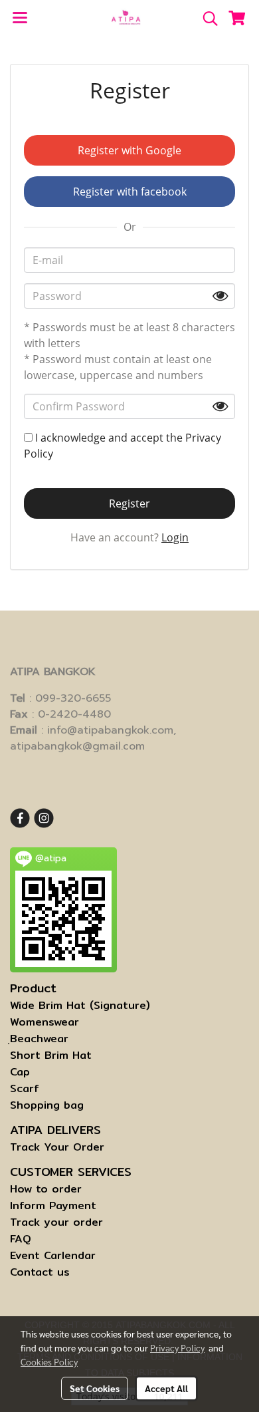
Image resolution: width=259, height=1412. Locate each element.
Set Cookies (95, 1388)
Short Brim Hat (51, 1055)
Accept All (166, 1388)
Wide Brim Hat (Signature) (80, 1005)
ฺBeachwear (39, 1038)
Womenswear (44, 1022)
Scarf (24, 1088)
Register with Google (129, 150)
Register (129, 503)
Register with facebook (130, 191)
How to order (46, 1189)
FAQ (20, 1238)
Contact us (40, 1272)
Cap (20, 1071)
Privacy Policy (177, 1347)
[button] (206, 18)
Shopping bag (47, 1105)
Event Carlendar (53, 1255)
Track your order (56, 1222)
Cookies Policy (49, 1361)
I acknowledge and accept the (122, 445)
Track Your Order (57, 1147)
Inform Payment (53, 1205)
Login (175, 537)
